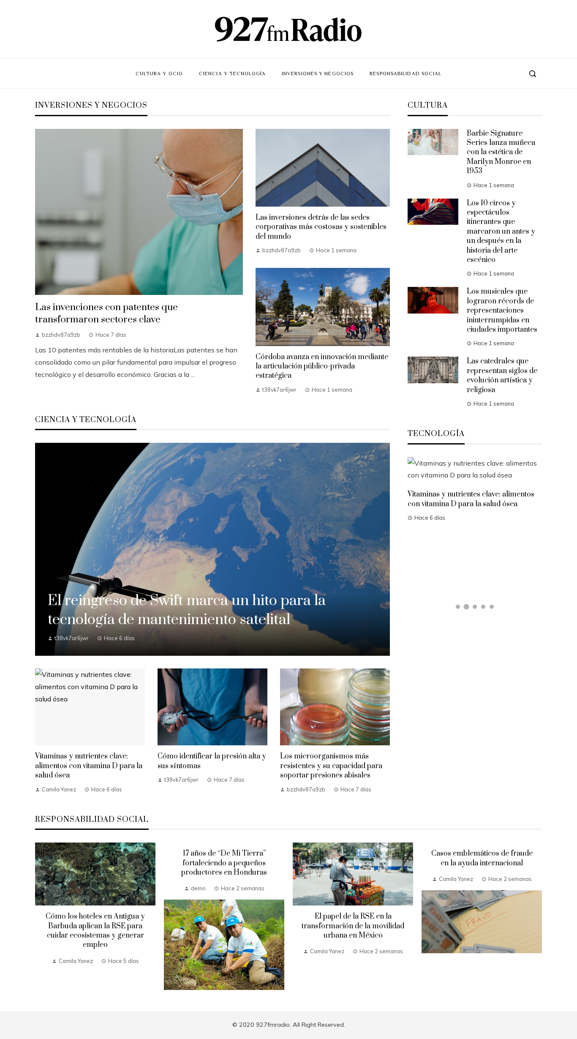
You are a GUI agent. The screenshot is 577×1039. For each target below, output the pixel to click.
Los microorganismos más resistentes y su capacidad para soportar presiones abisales (331, 766)
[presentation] (41, 916)
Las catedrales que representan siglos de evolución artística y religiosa (502, 375)
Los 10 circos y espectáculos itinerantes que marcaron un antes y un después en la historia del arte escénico (501, 232)
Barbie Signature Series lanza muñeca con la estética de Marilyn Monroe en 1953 (501, 152)
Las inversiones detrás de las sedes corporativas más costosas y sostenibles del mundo (321, 227)
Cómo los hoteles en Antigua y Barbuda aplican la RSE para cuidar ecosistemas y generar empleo (95, 930)
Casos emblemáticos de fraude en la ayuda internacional (482, 858)
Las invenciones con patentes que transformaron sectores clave (106, 313)
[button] (458, 607)
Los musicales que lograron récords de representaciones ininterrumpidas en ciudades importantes (502, 310)
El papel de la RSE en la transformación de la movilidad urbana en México (353, 926)
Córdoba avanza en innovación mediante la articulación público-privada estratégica (322, 366)
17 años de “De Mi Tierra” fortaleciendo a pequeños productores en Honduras (224, 863)
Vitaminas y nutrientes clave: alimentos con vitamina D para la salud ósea (88, 766)
